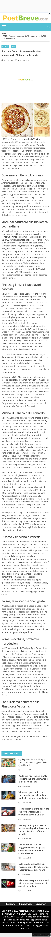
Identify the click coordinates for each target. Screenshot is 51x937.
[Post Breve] (25, 17)
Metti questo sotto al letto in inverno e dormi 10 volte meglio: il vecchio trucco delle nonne (33, 867)
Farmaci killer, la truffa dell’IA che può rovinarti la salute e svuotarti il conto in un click (33, 811)
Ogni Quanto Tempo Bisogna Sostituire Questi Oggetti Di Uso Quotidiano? (33, 762)
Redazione (10, 904)
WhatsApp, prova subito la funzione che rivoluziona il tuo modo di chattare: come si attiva (33, 795)
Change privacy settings (41, 935)
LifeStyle (5, 46)
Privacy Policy (25, 904)
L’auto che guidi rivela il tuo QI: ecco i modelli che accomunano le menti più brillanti (33, 779)
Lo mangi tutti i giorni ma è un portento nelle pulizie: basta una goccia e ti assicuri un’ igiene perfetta (33, 829)
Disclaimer (41, 904)
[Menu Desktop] (3, 26)
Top (13, 46)
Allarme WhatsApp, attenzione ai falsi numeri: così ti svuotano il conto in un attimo (33, 883)
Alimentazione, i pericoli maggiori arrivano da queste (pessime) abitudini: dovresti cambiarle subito (31, 849)
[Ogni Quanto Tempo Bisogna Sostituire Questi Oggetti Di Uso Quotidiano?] (8, 762)
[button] (49, 26)
